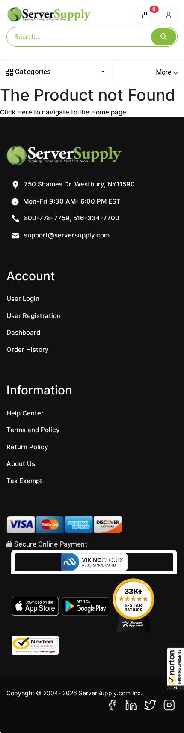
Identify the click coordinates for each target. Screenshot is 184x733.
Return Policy (27, 447)
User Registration (33, 316)
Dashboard (23, 332)
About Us (20, 464)
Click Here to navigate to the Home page (63, 112)
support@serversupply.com (67, 235)
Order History (27, 349)
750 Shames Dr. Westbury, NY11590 (78, 184)
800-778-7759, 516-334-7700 (70, 218)
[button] (175, 668)
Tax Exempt (24, 481)
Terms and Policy (33, 430)
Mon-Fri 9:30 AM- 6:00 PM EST (71, 201)
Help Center (25, 413)
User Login (22, 298)
